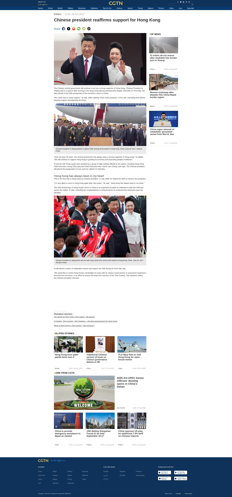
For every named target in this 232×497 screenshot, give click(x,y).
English (105, 471)
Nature (150, 8)
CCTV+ (105, 479)
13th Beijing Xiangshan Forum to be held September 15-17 (99, 433)
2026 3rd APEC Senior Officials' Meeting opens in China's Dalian (130, 382)
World (60, 8)
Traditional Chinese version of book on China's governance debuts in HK (97, 358)
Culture (119, 8)
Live (180, 8)
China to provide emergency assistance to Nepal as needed (67, 433)
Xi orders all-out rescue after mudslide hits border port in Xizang (163, 58)
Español (122, 471)
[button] (58, 78)
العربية (105, 475)
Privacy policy (188, 493)
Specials (190, 8)
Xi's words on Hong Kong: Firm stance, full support (74, 317)
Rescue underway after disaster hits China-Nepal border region (163, 94)
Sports (130, 8)
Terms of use (168, 493)
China (50, 8)
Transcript (71, 483)
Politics (70, 8)
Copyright (178, 493)
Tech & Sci (107, 8)
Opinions (94, 8)
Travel (140, 8)
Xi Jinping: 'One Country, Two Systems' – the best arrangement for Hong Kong (85, 321)
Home (40, 8)
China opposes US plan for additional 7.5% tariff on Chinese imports (130, 433)
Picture (161, 8)
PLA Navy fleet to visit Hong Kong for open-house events (129, 357)
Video (171, 8)
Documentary (140, 475)
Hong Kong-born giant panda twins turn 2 (66, 355)
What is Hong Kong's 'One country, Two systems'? (74, 326)
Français (138, 471)
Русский (122, 475)
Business (82, 8)
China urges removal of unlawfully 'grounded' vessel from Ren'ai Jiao (162, 131)
